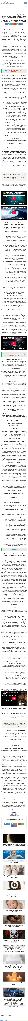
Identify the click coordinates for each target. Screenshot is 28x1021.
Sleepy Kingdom (5, 2)
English (2, 10)
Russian (1, 1020)
